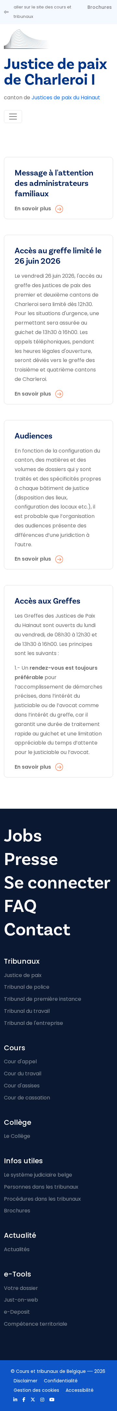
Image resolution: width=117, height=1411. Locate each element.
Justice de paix (23, 975)
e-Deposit (17, 1312)
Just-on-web (21, 1300)
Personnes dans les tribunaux (41, 1187)
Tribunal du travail (27, 1011)
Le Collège (17, 1136)
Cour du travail (22, 1073)
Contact (37, 929)
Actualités (17, 1249)
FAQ (20, 906)
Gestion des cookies (36, 1390)
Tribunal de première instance (42, 999)
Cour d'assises (22, 1085)
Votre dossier (21, 1288)
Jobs (23, 835)
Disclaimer (25, 1380)
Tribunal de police (26, 987)
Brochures (99, 7)
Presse (31, 859)
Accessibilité (80, 1390)
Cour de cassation (27, 1097)
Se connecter (57, 882)
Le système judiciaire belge (38, 1175)
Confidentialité (61, 1380)
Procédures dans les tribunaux (42, 1199)
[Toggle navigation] (13, 116)
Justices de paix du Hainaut (66, 97)
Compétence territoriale (35, 1324)
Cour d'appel (20, 1061)
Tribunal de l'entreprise (33, 1023)
